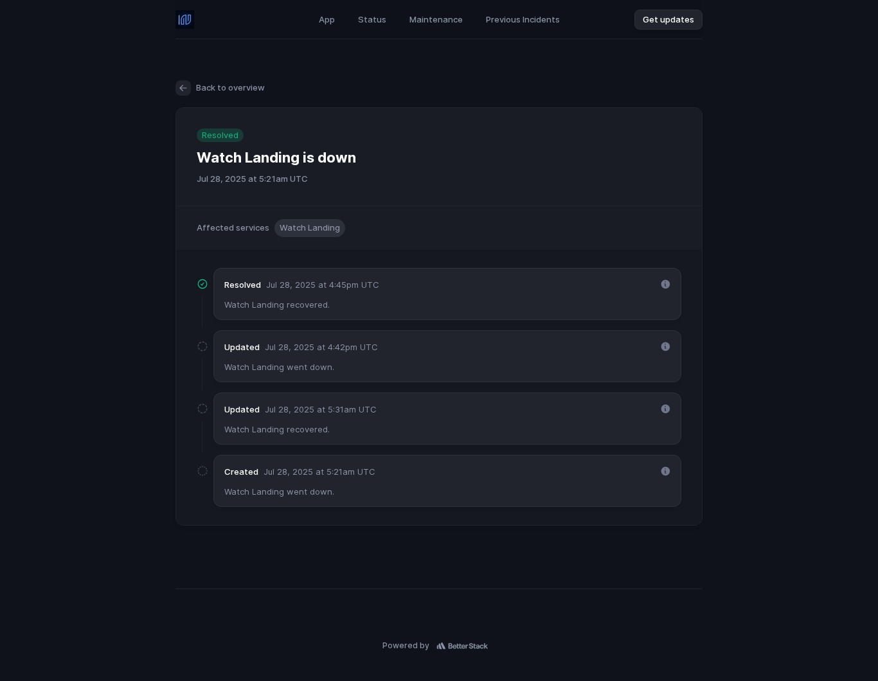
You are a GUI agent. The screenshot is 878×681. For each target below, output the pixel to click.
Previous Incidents (523, 19)
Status (372, 19)
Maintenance (436, 19)
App (327, 19)
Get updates (668, 19)
